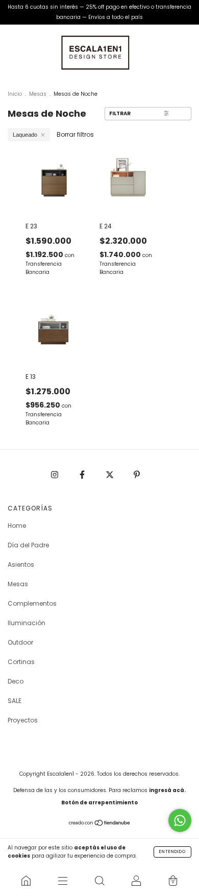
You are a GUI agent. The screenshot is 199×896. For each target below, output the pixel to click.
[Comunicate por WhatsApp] (179, 820)
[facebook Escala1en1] (83, 474)
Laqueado (25, 135)
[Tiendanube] (100, 824)
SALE (14, 700)
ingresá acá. (167, 790)
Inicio (15, 94)
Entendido (172, 852)
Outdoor (20, 642)
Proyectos (23, 720)
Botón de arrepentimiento (99, 802)
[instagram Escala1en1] (55, 474)
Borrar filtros (75, 134)
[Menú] (62, 880)
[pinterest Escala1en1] (137, 474)
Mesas (37, 94)
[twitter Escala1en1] (110, 474)
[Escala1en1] (26, 880)
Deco (15, 681)
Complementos (32, 603)
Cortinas (21, 661)
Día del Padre (28, 545)
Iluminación (26, 622)
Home (17, 525)
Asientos (21, 564)
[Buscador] (99, 880)
